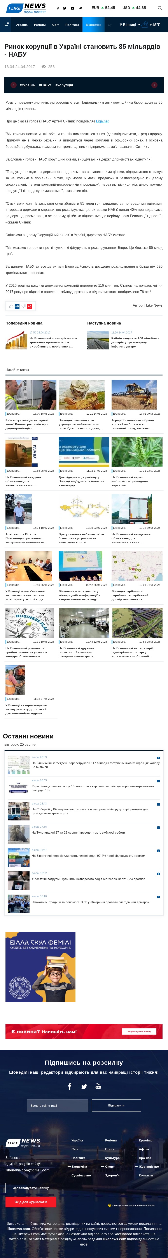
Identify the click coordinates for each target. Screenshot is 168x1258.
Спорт (110, 1166)
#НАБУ (45, 85)
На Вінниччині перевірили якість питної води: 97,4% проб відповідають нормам (88, 855)
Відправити (116, 1105)
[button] (13, 85)
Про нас (145, 1158)
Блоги (110, 1149)
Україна (22, 24)
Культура (112, 1158)
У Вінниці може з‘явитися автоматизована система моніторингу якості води (25, 595)
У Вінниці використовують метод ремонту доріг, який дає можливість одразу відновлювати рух (26, 709)
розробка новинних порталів (139, 1205)
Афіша (144, 1149)
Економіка (93, 24)
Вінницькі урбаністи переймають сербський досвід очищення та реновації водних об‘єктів (132, 595)
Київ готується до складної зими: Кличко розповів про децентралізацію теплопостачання (26, 424)
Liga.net (102, 121)
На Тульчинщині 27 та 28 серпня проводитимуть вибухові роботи (78, 832)
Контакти (146, 1175)
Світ (55, 24)
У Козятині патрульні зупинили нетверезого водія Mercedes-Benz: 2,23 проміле (88, 879)
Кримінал (146, 1140)
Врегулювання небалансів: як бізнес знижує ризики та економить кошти (82, 538)
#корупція (64, 85)
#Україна (27, 85)
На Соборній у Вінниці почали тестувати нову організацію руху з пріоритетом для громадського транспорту (90, 811)
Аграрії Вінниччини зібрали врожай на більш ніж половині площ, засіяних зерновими (133, 424)
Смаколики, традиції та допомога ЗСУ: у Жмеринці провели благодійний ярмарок (90, 902)
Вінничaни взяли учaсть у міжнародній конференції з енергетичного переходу (79, 595)
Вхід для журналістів (31, 1202)
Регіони (40, 24)
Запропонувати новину (31, 1188)
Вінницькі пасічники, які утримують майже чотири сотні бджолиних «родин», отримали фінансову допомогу (79, 424)
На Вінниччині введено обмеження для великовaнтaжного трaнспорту (23, 481)
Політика (72, 24)
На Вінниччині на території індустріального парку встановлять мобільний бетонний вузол (132, 652)
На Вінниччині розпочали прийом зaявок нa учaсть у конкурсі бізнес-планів (26, 652)
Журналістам (149, 1166)
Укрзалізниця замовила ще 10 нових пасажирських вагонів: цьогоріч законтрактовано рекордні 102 (93, 788)
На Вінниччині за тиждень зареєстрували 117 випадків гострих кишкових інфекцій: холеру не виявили (96, 765)
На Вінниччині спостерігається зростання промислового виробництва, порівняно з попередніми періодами (53, 342)
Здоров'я (112, 1175)
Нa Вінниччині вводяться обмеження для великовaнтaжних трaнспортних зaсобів (131, 538)
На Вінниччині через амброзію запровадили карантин (130, 481)
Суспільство (81, 1175)
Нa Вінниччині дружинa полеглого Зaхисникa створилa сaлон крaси (76, 652)
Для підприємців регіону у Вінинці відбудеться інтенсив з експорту (81, 481)
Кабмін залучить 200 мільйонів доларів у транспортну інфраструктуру (135, 342)
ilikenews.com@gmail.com (27, 1170)
